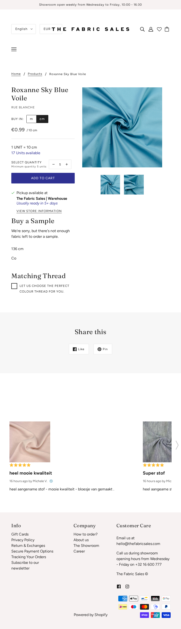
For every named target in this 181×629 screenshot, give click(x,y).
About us (81, 540)
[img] (142, 29)
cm (42, 119)
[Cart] (168, 29)
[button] (177, 444)
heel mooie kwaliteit (30, 473)
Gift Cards (20, 534)
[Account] (151, 29)
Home (16, 74)
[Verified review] (51, 481)
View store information (39, 211)
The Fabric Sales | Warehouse (41, 198)
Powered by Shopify (90, 614)
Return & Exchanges (28, 545)
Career (79, 551)
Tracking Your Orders (28, 557)
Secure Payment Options (32, 551)
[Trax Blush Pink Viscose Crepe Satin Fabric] (29, 441)
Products (35, 74)
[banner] (90, 28)
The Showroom (86, 545)
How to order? (86, 534)
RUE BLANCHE (23, 107)
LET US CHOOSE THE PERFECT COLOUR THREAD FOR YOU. (44, 288)
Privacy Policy (22, 540)
